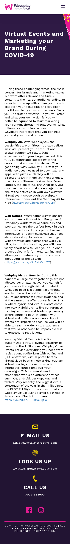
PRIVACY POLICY (45, 531)
